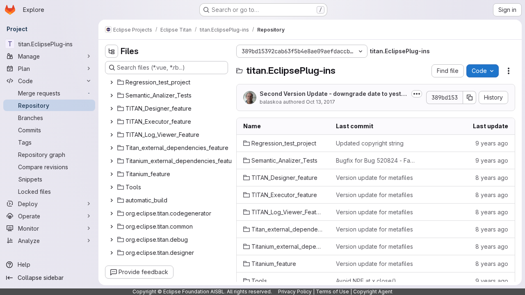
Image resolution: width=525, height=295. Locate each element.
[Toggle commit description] (416, 94)
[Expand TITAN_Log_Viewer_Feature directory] (111, 135)
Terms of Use (332, 291)
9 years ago (491, 143)
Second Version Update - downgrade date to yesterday (333, 94)
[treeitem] (167, 82)
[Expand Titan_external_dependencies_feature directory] (111, 148)
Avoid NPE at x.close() (366, 280)
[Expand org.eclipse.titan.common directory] (111, 226)
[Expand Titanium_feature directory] (111, 174)
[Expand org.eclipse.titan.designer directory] (111, 253)
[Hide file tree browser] (111, 51)
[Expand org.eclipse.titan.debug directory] (111, 240)
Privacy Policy (295, 291)
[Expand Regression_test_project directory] (111, 82)
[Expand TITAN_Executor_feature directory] (111, 122)
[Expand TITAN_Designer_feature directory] (111, 108)
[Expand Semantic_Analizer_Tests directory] (111, 95)
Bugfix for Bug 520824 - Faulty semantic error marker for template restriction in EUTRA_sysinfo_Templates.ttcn (375, 160)
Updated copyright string (370, 143)
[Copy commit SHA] (469, 97)
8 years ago (491, 177)
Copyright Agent (373, 291)
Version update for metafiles (374, 177)
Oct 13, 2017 (320, 102)
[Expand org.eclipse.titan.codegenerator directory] (111, 213)
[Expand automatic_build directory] (111, 200)
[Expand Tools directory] (111, 187)
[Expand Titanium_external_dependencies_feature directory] (111, 161)
